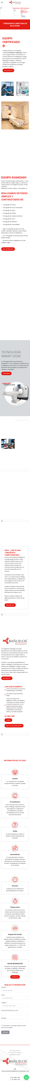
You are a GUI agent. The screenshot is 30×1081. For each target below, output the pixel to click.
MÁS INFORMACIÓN (8, 249)
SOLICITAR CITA (8, 70)
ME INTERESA (6, 373)
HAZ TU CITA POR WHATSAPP (14, 725)
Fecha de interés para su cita (9, 1010)
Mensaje (3, 1018)
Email (2, 995)
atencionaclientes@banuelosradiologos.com (15, 1071)
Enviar (5, 1032)
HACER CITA (15, 977)
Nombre (3, 987)
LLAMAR (8, 720)
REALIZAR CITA (10, 605)
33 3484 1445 (15, 1077)
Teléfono (3, 1002)
